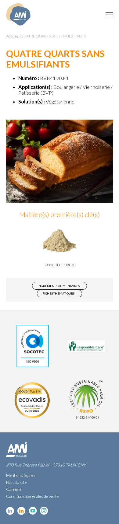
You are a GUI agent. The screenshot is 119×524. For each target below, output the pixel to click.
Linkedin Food (21, 511)
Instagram (44, 511)
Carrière (13, 489)
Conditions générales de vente (32, 496)
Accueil (12, 36)
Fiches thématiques (58, 293)
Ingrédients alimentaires (59, 286)
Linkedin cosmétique (10, 511)
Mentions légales (20, 475)
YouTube (33, 511)
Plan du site (16, 482)
